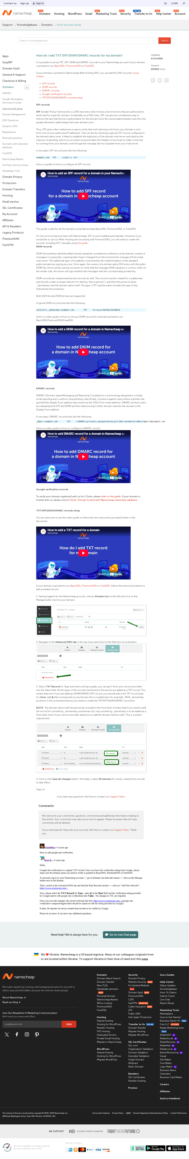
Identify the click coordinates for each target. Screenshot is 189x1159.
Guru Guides (167, 974)
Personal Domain (106, 996)
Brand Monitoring (171, 1052)
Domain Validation (138, 1052)
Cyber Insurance (140, 1006)
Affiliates (8, 220)
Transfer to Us (143, 13)
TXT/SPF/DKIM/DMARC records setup (62, 97)
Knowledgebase (27, 24)
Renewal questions (12, 138)
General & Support (14, 74)
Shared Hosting (105, 1020)
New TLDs (102, 985)
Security (125, 13)
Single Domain (136, 1059)
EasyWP (7, 62)
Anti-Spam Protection (139, 1017)
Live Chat (165, 999)
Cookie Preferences (178, 1113)
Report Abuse (167, 1003)
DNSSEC (7, 93)
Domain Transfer (105, 982)
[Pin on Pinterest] (166, 80)
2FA (130, 1010)
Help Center (163, 13)
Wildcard (133, 1063)
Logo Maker (168, 1066)
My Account (9, 214)
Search (164, 40)
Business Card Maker (171, 1077)
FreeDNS (7, 153)
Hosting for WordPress (109, 1024)
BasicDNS (59, 66)
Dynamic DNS (9, 126)
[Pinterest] (36, 1034)
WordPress (75, 13)
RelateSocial (168, 1038)
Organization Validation (140, 1049)
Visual (163, 1056)
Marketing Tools (106, 13)
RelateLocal (168, 1049)
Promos (132, 1087)
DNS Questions (10, 120)
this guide (82, 243)
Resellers (133, 1073)
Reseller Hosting (105, 1028)
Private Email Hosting (108, 1038)
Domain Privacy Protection (12, 180)
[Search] (184, 3)
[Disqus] (91, 879)
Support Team (117, 796)
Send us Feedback (170, 1098)
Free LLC (169, 1024)
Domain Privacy (136, 978)
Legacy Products (13, 232)
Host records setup (69, 24)
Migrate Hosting (136, 1031)
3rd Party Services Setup (15, 165)
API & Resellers (11, 226)
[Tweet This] (160, 80)
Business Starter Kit (173, 1020)
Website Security (140, 982)
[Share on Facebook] (153, 80)
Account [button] (179, 13)
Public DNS (134, 1013)
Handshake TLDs (11, 171)
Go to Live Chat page (123, 934)
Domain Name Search (108, 978)
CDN (131, 999)
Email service (10, 201)
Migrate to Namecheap (109, 1042)
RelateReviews (169, 1042)
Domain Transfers (13, 189)
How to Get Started (170, 1017)
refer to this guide (111, 496)
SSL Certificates (12, 208)
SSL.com (133, 1045)
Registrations (9, 132)
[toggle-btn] (27, 87)
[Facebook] (16, 1034)
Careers (164, 1084)
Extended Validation (138, 1056)
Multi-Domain (135, 1066)
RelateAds (167, 1045)
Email (88, 13)
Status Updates (168, 985)
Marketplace (166, 1013)
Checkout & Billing (14, 81)
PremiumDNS (10, 238)
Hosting (59, 13)
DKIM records (49, 87)
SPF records (48, 83)
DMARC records (51, 90)
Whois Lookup (104, 1003)
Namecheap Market (12, 159)
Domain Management (14, 114)
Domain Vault (11, 68)
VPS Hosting (103, 1031)
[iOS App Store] (176, 1148)
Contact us (10, 3)
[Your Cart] (165, 3)
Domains (44, 13)
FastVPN (7, 245)
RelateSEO (167, 1035)
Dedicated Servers (106, 1035)
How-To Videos (168, 992)
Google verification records (56, 94)
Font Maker (166, 1063)
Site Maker (165, 1059)
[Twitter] (6, 1034)
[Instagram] (26, 1034)
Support (7, 24)
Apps (5, 56)
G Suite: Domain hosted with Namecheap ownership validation (102, 500)
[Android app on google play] (156, 1148)
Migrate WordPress (107, 1059)
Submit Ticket (167, 996)
